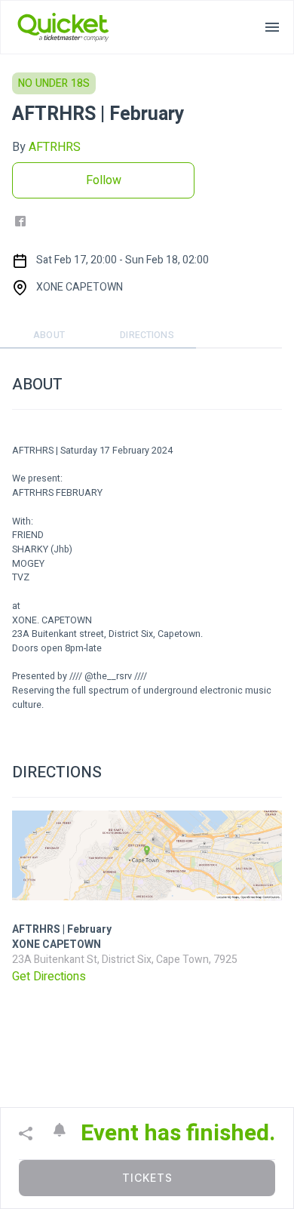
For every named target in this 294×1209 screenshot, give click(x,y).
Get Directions (49, 977)
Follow (103, 180)
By (46, 147)
